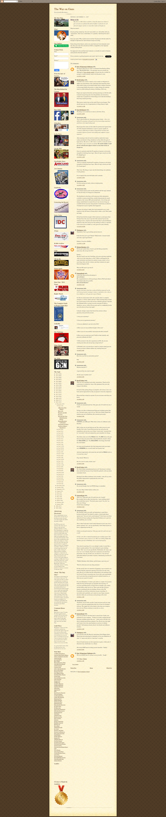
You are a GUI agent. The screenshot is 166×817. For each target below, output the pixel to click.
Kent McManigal (81, 110)
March (58, 500)
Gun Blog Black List (58, 683)
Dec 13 (60, 461)
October (59, 487)
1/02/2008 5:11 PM (80, 661)
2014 (57, 389)
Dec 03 (60, 480)
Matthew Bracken (58, 700)
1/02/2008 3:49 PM (80, 610)
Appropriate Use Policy (63, 424)
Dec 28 (60, 433)
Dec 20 (60, 448)
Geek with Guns (57, 679)
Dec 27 (60, 435)
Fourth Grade (57, 676)
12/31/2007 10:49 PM (81, 226)
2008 (57, 400)
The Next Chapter (58, 741)
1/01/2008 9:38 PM (80, 463)
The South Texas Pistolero (60, 744)
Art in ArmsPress (58, 659)
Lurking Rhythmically (59, 697)
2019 (57, 379)
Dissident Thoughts (58, 671)
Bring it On (60, 411)
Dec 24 (60, 440)
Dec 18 (60, 452)
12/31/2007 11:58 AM (81, 76)
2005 (57, 508)
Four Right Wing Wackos (60, 674)
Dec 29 (60, 431)
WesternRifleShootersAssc (60, 757)
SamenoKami (80, 273)
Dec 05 (60, 476)
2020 (57, 377)
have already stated (89, 72)
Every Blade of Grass (59, 673)
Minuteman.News (58, 703)
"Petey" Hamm (83, 659)
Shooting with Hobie (58, 730)
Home (91, 668)
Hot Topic (60, 414)
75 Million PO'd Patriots (59, 653)
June (58, 495)
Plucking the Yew (58, 717)
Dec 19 (60, 450)
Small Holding (57, 735)
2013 (57, 391)
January (59, 504)
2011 (57, 394)
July (58, 493)
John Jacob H (57, 689)
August (59, 491)
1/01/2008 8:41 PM (80, 399)
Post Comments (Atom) (84, 671)
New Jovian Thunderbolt (59, 709)
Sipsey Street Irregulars (59, 733)
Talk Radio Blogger (58, 739)
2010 (57, 396)
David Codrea (80, 80)
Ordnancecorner (57, 715)
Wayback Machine (58, 756)
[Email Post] (96, 59)
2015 (57, 387)
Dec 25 (60, 438)
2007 (57, 402)
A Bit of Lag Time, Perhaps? (62, 408)
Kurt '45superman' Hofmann (85, 66)
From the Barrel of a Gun (59, 677)
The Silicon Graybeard (59, 742)
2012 (57, 392)
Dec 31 (60, 405)
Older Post (109, 668)
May (58, 496)
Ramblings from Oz (58, 723)
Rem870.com (57, 724)
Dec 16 (60, 455)
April (58, 498)
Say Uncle (56, 729)
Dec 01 (60, 483)
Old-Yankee (56, 714)
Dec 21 (60, 446)
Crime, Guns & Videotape (60, 668)
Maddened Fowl (57, 698)
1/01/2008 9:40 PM (80, 480)
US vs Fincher (57, 750)
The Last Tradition (58, 694)
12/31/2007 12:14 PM (81, 106)
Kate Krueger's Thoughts (59, 692)
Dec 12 (60, 463)
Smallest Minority (58, 736)
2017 (57, 383)
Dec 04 (60, 478)
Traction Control (57, 745)
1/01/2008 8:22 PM (80, 376)
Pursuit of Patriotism (58, 721)
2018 (57, 381)
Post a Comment (75, 664)
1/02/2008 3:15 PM (80, 597)
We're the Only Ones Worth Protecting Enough (62, 417)
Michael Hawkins (81, 247)
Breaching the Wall (62, 412)
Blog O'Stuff (57, 661)
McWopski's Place (58, 701)
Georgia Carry (57, 680)
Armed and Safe (57, 658)
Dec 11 (60, 465)
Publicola (56, 720)
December (59, 404)
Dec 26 (60, 437)
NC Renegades (57, 708)
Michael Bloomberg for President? (62, 421)
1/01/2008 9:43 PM (80, 491)
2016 (57, 385)
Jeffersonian (56, 688)
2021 (57, 375)
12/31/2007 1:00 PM (81, 113)
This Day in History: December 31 (62, 426)
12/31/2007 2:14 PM (81, 157)
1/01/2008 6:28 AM (80, 269)
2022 (57, 374)
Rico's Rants (56, 726)
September (59, 489)
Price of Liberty (57, 718)
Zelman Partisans (58, 760)
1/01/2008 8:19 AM (80, 284)
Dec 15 (60, 457)
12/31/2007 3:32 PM (81, 177)
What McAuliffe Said (59, 759)
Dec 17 (60, 453)
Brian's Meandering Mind (60, 662)
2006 (57, 506)
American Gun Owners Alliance (61, 655)
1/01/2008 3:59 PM (80, 350)
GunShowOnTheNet (58, 685)
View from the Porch (58, 751)
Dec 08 (60, 470)
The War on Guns (64, 9)
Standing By (57, 738)
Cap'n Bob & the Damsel (59, 664)
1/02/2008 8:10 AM (80, 506)
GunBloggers (57, 682)
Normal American (58, 712)
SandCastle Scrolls (58, 727)
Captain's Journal (58, 665)
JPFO (55, 691)
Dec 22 (60, 444)
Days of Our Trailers (58, 670)
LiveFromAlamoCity (58, 695)
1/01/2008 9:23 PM (80, 416)
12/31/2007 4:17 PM (81, 185)
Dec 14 (60, 459)
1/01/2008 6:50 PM (80, 361)
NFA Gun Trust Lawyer (59, 711)
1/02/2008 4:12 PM (80, 629)
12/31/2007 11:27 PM (81, 243)
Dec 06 (60, 474)
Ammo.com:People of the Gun (61, 656)
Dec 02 (60, 481)
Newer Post (73, 668)
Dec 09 (60, 468)
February (59, 502)
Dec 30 (60, 429)
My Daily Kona (57, 706)
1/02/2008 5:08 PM (80, 649)
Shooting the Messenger (59, 732)
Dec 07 (60, 472)
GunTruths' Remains (58, 686)
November (59, 485)
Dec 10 (60, 466)
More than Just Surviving (59, 704)
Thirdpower (80, 230)
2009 (57, 398)
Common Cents (57, 667)
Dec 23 (60, 442)
